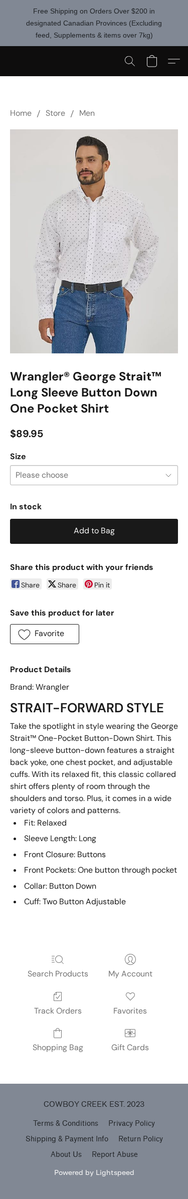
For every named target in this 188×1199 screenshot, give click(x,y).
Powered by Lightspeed (94, 1172)
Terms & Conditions (65, 1123)
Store (55, 113)
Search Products (58, 973)
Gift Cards (130, 1047)
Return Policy (140, 1139)
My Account (130, 973)
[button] (130, 61)
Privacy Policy (131, 1123)
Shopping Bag (58, 1047)
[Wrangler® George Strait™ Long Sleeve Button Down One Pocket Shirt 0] (94, 241)
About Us (66, 1154)
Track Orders (58, 1011)
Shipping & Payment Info (67, 1139)
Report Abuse (115, 1154)
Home (21, 113)
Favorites (130, 1011)
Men (87, 113)
